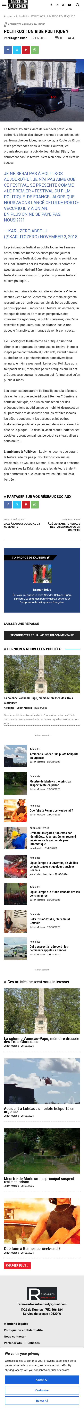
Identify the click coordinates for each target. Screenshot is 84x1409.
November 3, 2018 (58, 236)
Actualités (22, 16)
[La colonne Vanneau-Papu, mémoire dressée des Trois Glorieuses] (42, 674)
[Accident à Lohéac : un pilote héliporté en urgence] (15, 756)
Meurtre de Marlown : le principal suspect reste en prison (50, 783)
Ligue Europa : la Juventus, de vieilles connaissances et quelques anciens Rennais (54, 866)
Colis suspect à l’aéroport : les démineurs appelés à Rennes (49, 948)
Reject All (42, 1400)
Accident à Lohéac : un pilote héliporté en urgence (54, 756)
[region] (42, 1378)
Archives (27, 24)
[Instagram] (57, 5)
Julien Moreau (24, 708)
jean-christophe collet (41, 874)
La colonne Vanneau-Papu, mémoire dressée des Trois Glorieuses (41, 1040)
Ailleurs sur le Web (39, 828)
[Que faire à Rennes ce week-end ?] (15, 810)
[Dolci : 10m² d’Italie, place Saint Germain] (15, 921)
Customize (42, 1390)
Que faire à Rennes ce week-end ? (51, 810)
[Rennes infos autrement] (18, 4)
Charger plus (16, 1265)
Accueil (8, 16)
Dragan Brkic (18, 38)
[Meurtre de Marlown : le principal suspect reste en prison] (15, 783)
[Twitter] (63, 5)
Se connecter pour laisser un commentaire (42, 635)
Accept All (42, 1379)
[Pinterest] (26, 50)
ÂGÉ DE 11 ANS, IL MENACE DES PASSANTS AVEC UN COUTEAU (64, 527)
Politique (39, 24)
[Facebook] (51, 5)
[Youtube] (69, 5)
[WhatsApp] (35, 50)
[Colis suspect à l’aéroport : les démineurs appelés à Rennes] (15, 948)
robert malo (36, 848)
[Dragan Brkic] (42, 573)
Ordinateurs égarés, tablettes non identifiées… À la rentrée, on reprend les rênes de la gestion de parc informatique (53, 838)
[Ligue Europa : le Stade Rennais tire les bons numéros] (15, 894)
